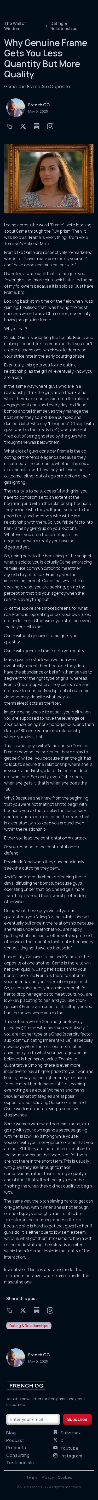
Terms (31, 1477)
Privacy (48, 1477)
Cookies (65, 1477)
